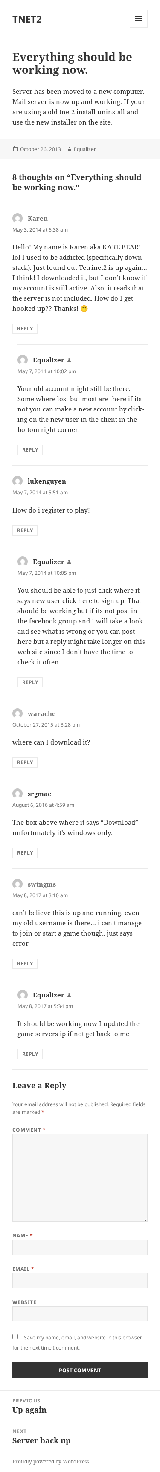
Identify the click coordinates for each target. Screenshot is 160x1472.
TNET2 (27, 18)
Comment (29, 1129)
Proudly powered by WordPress (50, 1461)
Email (23, 1268)
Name (22, 1235)
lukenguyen (47, 481)
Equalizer (85, 149)
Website (24, 1302)
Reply (25, 328)
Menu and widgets (139, 27)
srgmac (39, 793)
